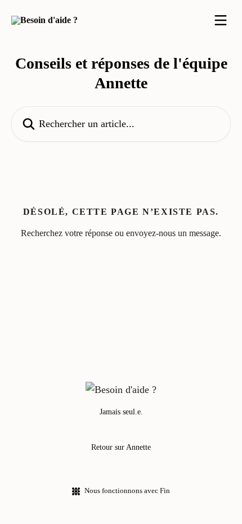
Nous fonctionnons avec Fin (127, 490)
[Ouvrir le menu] (220, 20)
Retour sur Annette (121, 447)
